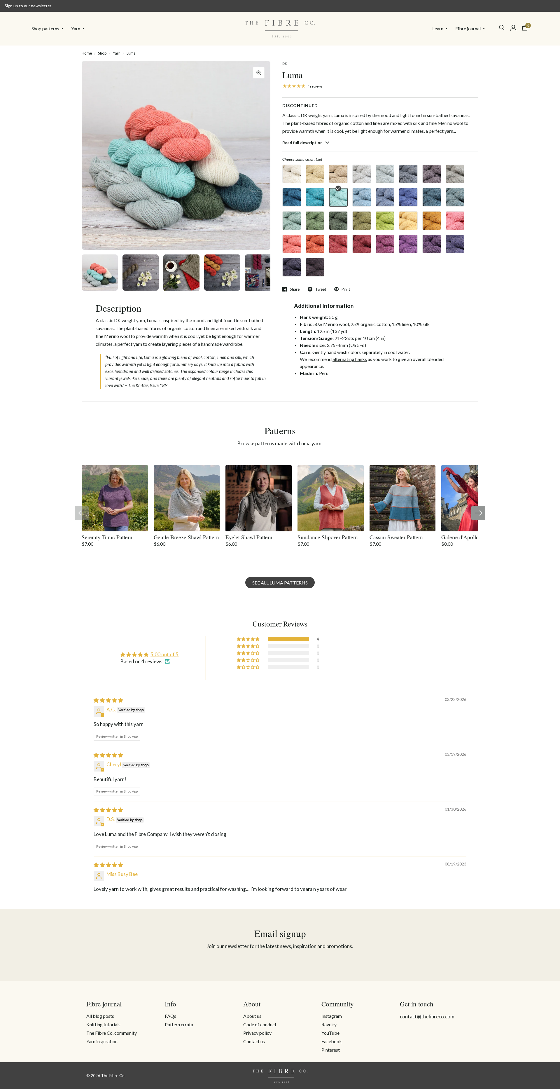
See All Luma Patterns (280, 582)
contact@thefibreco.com (427, 1016)
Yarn (75, 28)
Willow (455, 174)
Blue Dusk (455, 197)
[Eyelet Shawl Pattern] (258, 498)
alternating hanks (349, 359)
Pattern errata (179, 1024)
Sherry (361, 244)
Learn (437, 28)
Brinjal (315, 267)
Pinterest (330, 1050)
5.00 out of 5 (164, 654)
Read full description (302, 142)
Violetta (455, 244)
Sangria (385, 244)
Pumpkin (315, 244)
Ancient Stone (361, 174)
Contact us (254, 1041)
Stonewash (385, 197)
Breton (291, 197)
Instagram (331, 1016)
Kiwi (385, 220)
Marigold (431, 220)
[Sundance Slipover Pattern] (331, 498)
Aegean (431, 197)
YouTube (330, 1033)
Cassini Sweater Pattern (396, 537)
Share (295, 289)
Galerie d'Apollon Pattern (470, 537)
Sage (291, 220)
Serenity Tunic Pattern (107, 537)
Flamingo (291, 244)
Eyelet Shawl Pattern (248, 537)
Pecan (431, 174)
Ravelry (329, 1024)
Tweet (320, 289)
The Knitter (138, 385)
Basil (338, 220)
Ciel (338, 197)
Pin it (346, 289)
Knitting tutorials (103, 1024)
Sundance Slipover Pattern (328, 537)
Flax (338, 174)
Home (87, 53)
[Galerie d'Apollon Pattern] (474, 498)
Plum (431, 244)
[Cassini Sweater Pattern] (403, 498)
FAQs (170, 1016)
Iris (408, 244)
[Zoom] (259, 72)
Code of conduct (259, 1024)
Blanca (291, 174)
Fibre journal (468, 28)
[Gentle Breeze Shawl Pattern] (187, 498)
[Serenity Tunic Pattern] (115, 498)
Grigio (408, 174)
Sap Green (315, 220)
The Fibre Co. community (111, 1033)
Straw (361, 220)
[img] (108, 700)
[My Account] (513, 28)
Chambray (361, 197)
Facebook (331, 1041)
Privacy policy (257, 1033)
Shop (102, 53)
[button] (248, 639)
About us (252, 1016)
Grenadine (338, 244)
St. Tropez (315, 197)
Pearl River (385, 174)
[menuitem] (49, 28)
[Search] (502, 27)
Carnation (455, 220)
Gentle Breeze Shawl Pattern (186, 537)
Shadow (291, 267)
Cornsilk (315, 174)
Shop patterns (45, 28)
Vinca (408, 197)
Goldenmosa (408, 220)
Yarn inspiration (102, 1041)
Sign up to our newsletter (28, 5)
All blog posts (100, 1016)
